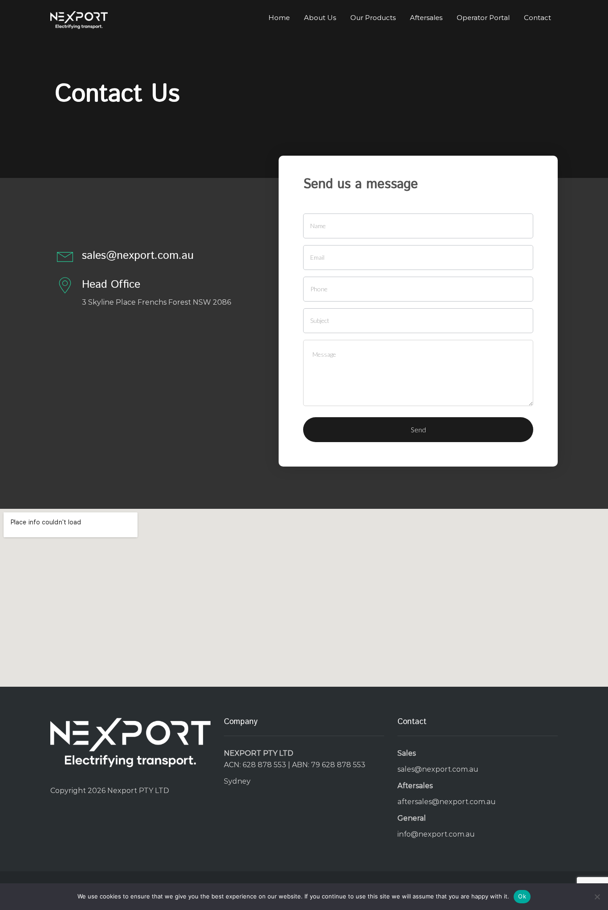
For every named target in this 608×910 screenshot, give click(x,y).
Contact (537, 17)
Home (279, 17)
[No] (596, 896)
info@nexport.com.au (436, 834)
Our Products (373, 17)
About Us (320, 17)
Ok (522, 896)
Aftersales (426, 17)
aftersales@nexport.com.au (446, 801)
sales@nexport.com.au (437, 769)
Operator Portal (483, 17)
